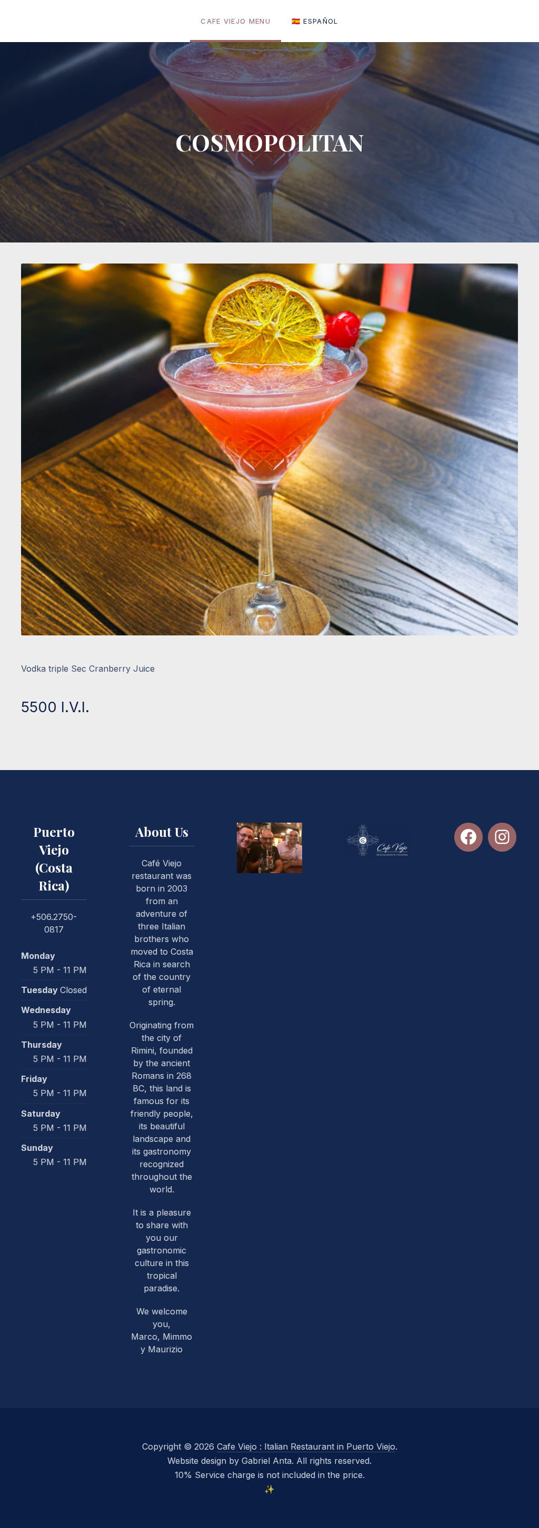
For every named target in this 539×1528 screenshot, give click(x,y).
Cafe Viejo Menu (236, 21)
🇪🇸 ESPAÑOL (315, 21)
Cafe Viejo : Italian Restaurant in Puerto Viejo (306, 1446)
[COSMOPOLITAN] (269, 449)
